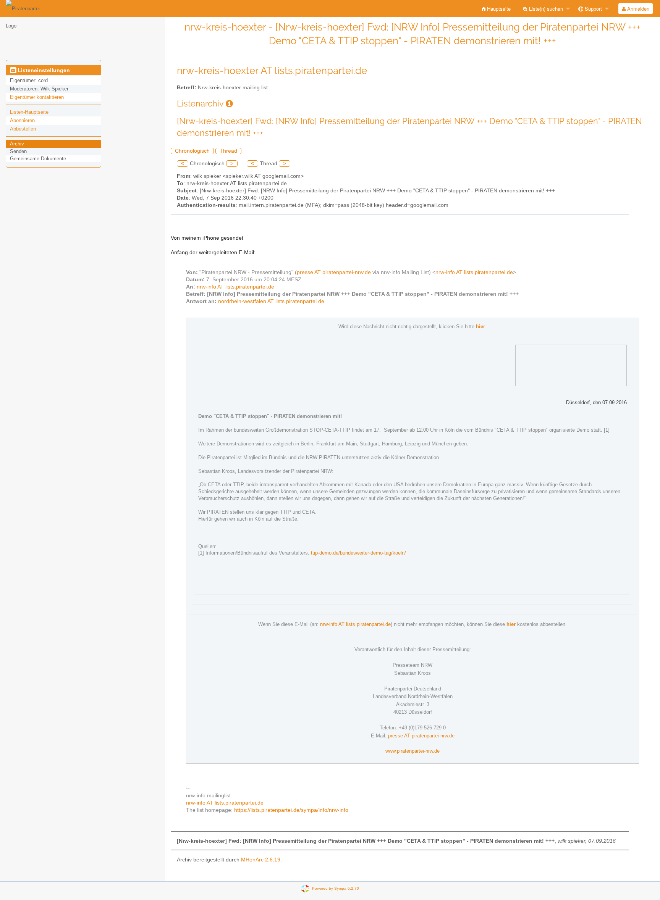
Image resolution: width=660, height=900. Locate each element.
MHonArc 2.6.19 (260, 860)
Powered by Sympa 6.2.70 (335, 888)
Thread (228, 151)
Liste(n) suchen (545, 8)
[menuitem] (496, 8)
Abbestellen (23, 129)
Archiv (17, 144)
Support (592, 8)
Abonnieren (22, 120)
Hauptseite (498, 8)
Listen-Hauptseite (29, 112)
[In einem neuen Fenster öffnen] (229, 103)
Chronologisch (192, 151)
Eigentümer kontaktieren (37, 97)
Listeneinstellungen (43, 70)
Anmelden (637, 8)
